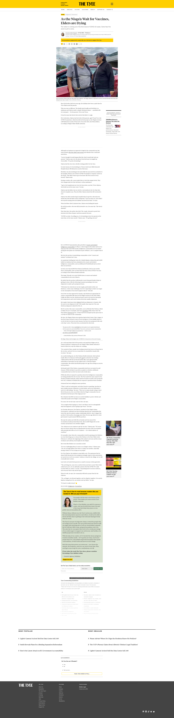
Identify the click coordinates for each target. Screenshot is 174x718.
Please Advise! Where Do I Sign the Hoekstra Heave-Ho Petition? (113, 638)
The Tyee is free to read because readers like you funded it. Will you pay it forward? (81, 493)
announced (71, 312)
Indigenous (68, 14)
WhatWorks (62, 701)
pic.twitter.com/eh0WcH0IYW (70, 332)
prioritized (85, 310)
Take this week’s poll (81, 674)
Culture (77, 9)
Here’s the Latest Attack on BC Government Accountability (41, 651)
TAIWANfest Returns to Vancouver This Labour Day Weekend (112, 121)
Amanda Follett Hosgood (71, 32)
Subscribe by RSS (83, 689)
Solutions (85, 9)
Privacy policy (63, 571)
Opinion (61, 697)
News (63, 9)
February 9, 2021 (82, 335)
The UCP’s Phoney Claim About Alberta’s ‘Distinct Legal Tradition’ (114, 645)
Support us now (67, 559)
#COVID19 (77, 327)
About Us (41, 687)
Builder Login (82, 687)
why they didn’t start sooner (76, 152)
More (92, 9)
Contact (40, 693)
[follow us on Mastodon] (69, 44)
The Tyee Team (42, 691)
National (61, 693)
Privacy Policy (42, 701)
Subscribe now (98, 568)
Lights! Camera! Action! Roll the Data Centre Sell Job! (39, 638)
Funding (41, 695)
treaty (77, 415)
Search (109, 9)
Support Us (100, 9)
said (82, 358)
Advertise (41, 697)
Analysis (69, 9)
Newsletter (41, 689)
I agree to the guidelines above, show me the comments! (81, 577)
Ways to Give (42, 705)
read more (110, 444)
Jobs (40, 699)
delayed (79, 302)
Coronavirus (74, 14)
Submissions (42, 703)
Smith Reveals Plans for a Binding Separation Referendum (41, 645)
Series (60, 699)
